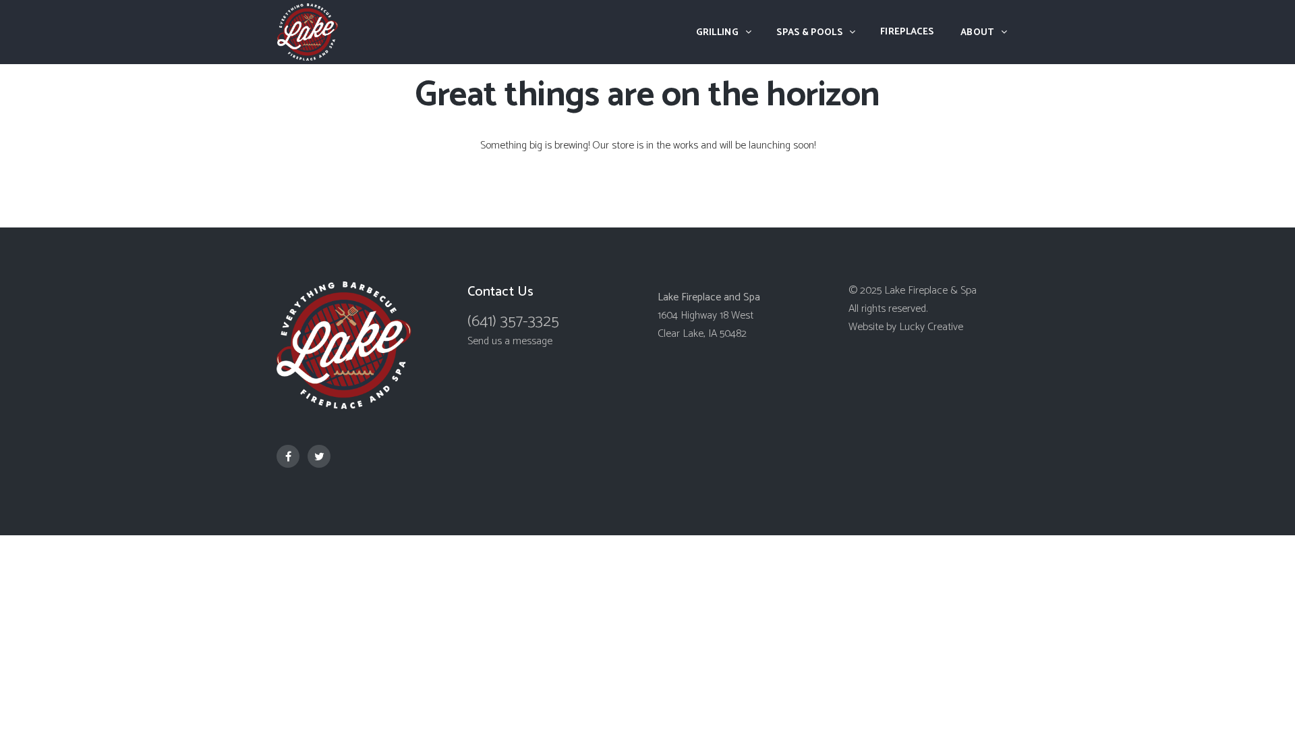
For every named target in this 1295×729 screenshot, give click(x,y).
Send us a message (509, 341)
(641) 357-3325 (513, 321)
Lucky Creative (931, 327)
